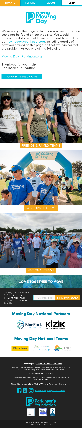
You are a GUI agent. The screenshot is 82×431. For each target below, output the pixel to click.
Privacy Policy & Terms (42, 425)
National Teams (41, 270)
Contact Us (64, 384)
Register (30, 2)
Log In (71, 2)
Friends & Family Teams (41, 145)
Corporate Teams (41, 208)
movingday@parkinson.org (25, 41)
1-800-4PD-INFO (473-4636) (49, 363)
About (51, 2)
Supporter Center (56, 390)
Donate (10, 2)
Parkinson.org (32, 56)
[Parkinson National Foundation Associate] (31, 412)
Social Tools (40, 390)
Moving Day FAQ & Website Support (39, 384)
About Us (15, 384)
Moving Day (10, 56)
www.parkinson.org (21, 76)
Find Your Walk (67, 297)
